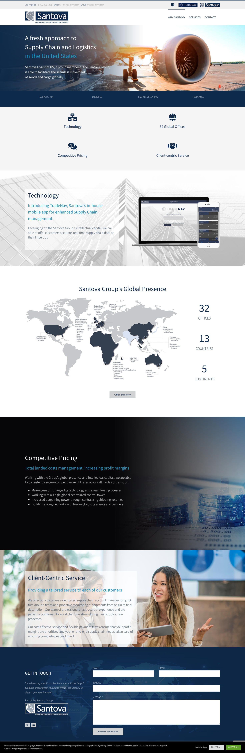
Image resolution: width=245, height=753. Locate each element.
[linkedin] (33, 725)
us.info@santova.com (69, 4)
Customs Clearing (148, 97)
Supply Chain (46, 97)
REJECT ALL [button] (216, 747)
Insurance (198, 97)
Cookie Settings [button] (201, 747)
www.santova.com (95, 4)
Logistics (97, 97)
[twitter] (27, 725)
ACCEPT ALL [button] (233, 747)
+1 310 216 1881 (44, 4)
